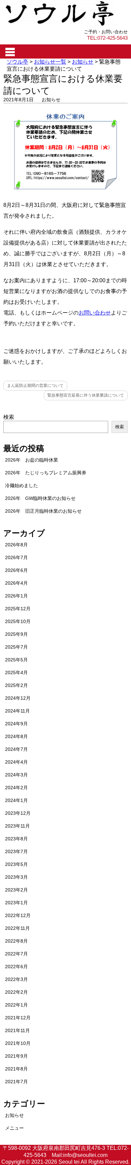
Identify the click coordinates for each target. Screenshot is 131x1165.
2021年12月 (18, 1017)
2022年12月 (18, 915)
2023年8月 (16, 838)
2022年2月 (16, 992)
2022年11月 (17, 928)
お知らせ (51, 99)
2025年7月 (16, 647)
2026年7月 (16, 557)
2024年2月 (16, 787)
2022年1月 (16, 1005)
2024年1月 (16, 800)
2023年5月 (16, 864)
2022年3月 (16, 979)
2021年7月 (16, 1081)
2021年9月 (16, 1056)
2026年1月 (16, 595)
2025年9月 (16, 634)
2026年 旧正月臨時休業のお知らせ (43, 511)
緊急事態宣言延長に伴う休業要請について (85, 395)
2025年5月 (16, 659)
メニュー (14, 1128)
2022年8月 (16, 941)
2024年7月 (16, 749)
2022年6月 (16, 966)
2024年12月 (18, 698)
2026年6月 (16, 570)
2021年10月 (18, 1043)
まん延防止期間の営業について (35, 385)
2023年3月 (16, 877)
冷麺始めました (21, 485)
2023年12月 (18, 813)
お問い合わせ (95, 313)
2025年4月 (16, 672)
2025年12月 (18, 608)
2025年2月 (16, 685)
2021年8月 (16, 1068)
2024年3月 (16, 774)
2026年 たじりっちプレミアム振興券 (45, 472)
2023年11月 (17, 826)
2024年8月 (16, 736)
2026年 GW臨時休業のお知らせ (40, 498)
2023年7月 (16, 851)
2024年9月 (16, 723)
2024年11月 (17, 711)
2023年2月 (16, 890)
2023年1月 (16, 902)
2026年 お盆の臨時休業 (31, 460)
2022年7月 (16, 953)
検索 (8, 417)
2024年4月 (16, 762)
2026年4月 (16, 583)
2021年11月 (17, 1030)
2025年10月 (18, 621)
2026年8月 (16, 544)
